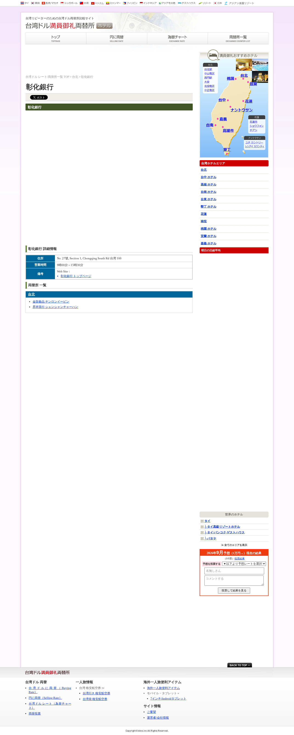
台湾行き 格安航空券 (96, 693)
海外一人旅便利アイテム (163, 688)
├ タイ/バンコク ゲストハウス (224, 532)
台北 (75, 76)
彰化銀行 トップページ (76, 276)
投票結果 (240, 558)
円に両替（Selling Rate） (45, 698)
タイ (207, 521)
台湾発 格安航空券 (95, 699)
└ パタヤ (210, 538)
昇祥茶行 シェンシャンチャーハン (55, 307)
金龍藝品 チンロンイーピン (51, 301)
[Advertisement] (109, 59)
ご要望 (151, 712)
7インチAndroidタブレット (168, 698)
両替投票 (35, 713)
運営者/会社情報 (158, 717)
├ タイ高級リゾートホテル (222, 526)
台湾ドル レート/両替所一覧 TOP (47, 76)
